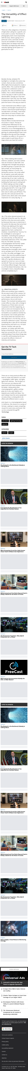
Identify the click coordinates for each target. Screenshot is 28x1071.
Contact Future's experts (8, 1038)
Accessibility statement (7, 1048)
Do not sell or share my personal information (13, 1061)
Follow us (16, 25)
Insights (3, 10)
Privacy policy (5, 1041)
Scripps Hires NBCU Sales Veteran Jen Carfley (14, 990)
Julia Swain (11, 20)
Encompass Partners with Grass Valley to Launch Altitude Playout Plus (13, 1004)
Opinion (9, 10)
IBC (24, 6)
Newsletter (23, 25)
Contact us (4, 1054)
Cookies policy (5, 1045)
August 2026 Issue (14, 6)
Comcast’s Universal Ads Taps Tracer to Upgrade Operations (13, 983)
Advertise (4, 1058)
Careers (4, 1051)
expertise (4, 424)
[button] (2, 2)
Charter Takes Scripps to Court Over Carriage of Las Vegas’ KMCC (14, 996)
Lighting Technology (16, 421)
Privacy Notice (21, 363)
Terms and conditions (7, 1035)
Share (5, 25)
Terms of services (19, 361)
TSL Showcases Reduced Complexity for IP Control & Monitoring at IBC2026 (12, 1012)
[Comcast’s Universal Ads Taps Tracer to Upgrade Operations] (14, 979)
